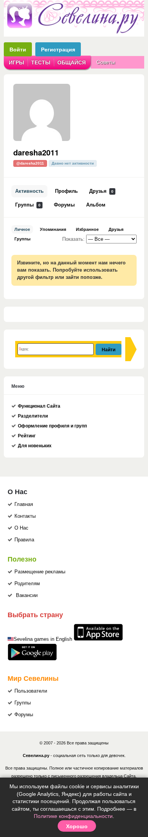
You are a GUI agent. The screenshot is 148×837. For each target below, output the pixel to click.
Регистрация (58, 49)
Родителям (27, 583)
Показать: (73, 239)
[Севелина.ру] (74, 32)
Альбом (95, 205)
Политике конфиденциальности (73, 816)
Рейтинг (27, 436)
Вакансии (27, 595)
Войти (17, 49)
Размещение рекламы (39, 572)
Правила (24, 540)
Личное (22, 229)
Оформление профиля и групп (52, 426)
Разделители (33, 416)
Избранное (87, 229)
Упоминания (53, 229)
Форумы (64, 205)
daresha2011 (36, 152)
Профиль (66, 191)
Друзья (101, 191)
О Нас (21, 528)
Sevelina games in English (43, 639)
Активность (29, 191)
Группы (28, 205)
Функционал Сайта (39, 406)
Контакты (25, 516)
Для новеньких (35, 445)
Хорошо (77, 826)
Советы (105, 62)
